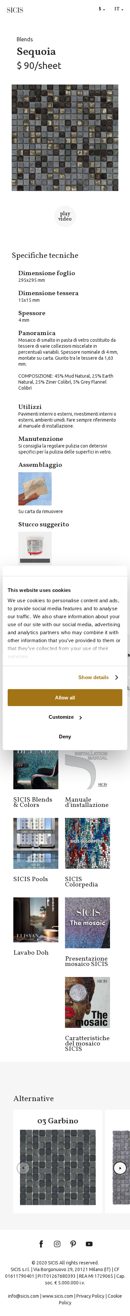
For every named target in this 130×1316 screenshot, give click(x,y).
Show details (93, 677)
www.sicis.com (57, 1296)
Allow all (65, 697)
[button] (120, 1168)
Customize (61, 717)
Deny (65, 736)
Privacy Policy (90, 1296)
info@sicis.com (23, 1296)
